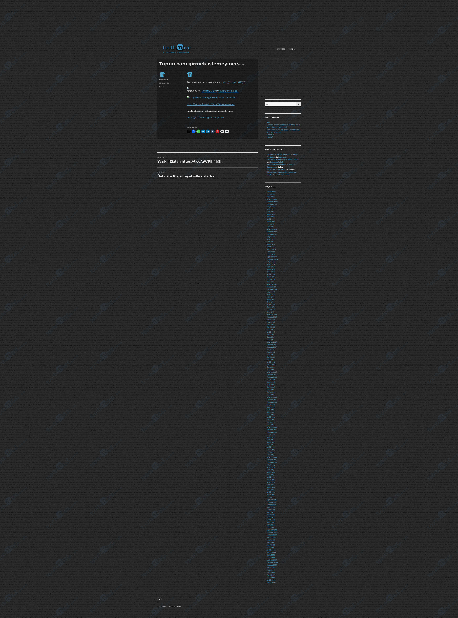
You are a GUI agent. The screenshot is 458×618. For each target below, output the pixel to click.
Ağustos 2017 (272, 342)
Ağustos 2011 (272, 500)
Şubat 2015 (271, 412)
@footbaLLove (209, 90)
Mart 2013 (270, 470)
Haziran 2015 (272, 402)
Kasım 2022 (271, 192)
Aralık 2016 (271, 362)
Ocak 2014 (270, 445)
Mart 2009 (271, 572)
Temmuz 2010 (272, 532)
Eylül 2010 (270, 527)
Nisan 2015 (271, 407)
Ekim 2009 (271, 555)
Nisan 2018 (271, 322)
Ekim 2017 (271, 337)
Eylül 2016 (270, 370)
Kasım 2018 (271, 307)
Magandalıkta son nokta (276, 170)
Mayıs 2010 (271, 537)
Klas (268, 122)
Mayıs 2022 (271, 207)
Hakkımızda (279, 49)
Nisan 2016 (271, 382)
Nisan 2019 (271, 294)
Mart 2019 (270, 297)
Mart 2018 (270, 324)
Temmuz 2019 (272, 287)
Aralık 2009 (271, 550)
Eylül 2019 (270, 282)
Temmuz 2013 (272, 460)
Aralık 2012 (271, 477)
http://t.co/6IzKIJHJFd (234, 82)
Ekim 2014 (271, 422)
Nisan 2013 (271, 467)
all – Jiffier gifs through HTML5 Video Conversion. (210, 104)
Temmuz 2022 (272, 202)
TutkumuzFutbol (276, 162)
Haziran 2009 (272, 565)
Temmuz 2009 (272, 562)
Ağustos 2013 (272, 457)
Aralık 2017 (271, 332)
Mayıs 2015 (271, 405)
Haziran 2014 (272, 432)
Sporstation (282, 157)
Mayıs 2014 (271, 435)
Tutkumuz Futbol (282, 175)
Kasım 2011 (271, 495)
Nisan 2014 (271, 437)
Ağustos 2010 (272, 530)
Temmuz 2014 (272, 430)
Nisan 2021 (271, 239)
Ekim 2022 (271, 194)
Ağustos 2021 (272, 229)
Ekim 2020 (271, 252)
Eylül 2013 (270, 455)
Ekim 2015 (271, 392)
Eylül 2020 (271, 254)
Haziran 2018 (272, 317)
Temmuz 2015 (272, 400)
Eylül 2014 (270, 425)
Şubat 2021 (271, 244)
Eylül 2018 (270, 312)
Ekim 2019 (271, 279)
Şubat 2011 (271, 515)
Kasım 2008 (271, 582)
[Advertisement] (229, 23)
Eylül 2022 (271, 197)
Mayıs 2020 (271, 262)
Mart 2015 (270, 410)
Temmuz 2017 (272, 345)
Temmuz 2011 (272, 502)
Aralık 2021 (271, 219)
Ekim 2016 (271, 367)
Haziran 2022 (272, 204)
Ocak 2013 (270, 475)
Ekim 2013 (270, 452)
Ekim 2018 (271, 309)
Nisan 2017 (271, 352)
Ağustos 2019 (272, 284)
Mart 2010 (270, 542)
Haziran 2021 (272, 234)
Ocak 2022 (271, 217)
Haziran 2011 (271, 505)
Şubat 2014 (271, 442)
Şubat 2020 (271, 269)
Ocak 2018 (270, 330)
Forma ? (270, 137)
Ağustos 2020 (272, 257)
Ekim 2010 (271, 525)
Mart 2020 (271, 267)
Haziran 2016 (272, 377)
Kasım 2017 (271, 335)
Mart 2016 (270, 385)
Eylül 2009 (271, 557)
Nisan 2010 (271, 540)
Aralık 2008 (271, 580)
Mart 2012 (270, 485)
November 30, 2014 (228, 90)
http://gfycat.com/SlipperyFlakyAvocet (205, 117)
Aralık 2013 (271, 447)
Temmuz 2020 (272, 259)
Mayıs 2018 (271, 319)
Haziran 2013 (272, 462)
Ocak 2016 (270, 390)
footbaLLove (162, 607)
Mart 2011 (270, 512)
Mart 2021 (270, 242)
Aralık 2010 (271, 520)
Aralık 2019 (271, 274)
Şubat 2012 (271, 487)
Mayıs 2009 (271, 567)
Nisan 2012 (271, 482)
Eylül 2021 (270, 227)
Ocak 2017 (270, 360)
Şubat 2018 (271, 327)
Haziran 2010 (272, 535)
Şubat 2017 (271, 357)
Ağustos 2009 (272, 560)
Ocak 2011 (270, 517)
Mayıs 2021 (271, 237)
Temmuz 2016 (272, 375)
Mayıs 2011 (271, 507)
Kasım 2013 (271, 450)
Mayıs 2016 (271, 380)
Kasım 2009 (271, 552)
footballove (163, 80)
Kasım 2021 (271, 222)
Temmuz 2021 (272, 232)
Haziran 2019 (272, 289)
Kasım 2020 (271, 249)
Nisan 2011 (271, 510)
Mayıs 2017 (271, 350)
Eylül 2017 (270, 340)
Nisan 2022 (271, 209)
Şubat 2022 (271, 214)
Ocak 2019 (270, 302)
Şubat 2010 (271, 545)
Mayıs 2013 (271, 465)
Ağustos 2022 (272, 199)
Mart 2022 (271, 212)
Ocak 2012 (270, 490)
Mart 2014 (270, 440)
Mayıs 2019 (271, 292)
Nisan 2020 (271, 264)
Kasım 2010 (271, 522)
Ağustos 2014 (272, 427)
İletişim (292, 49)
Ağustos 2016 (272, 372)
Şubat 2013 (271, 472)
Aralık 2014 (271, 417)
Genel (161, 86)
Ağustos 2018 (272, 314)
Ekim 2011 (270, 497)
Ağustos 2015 (272, 397)
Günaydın (270, 135)
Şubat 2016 (271, 387)
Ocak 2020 (271, 272)
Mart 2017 (270, 355)
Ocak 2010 (270, 547)
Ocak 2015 (270, 415)
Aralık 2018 (271, 304)
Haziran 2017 (272, 347)
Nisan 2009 (271, 570)
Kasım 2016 (271, 365)
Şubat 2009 (271, 575)
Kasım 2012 (271, 480)
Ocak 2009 (271, 577)
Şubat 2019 (271, 299)
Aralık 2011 (271, 492)
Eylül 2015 (270, 395)
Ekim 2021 (271, 224)
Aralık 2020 (271, 247)
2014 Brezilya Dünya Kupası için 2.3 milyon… (283, 160)
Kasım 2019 (271, 277)
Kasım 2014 (271, 420)
